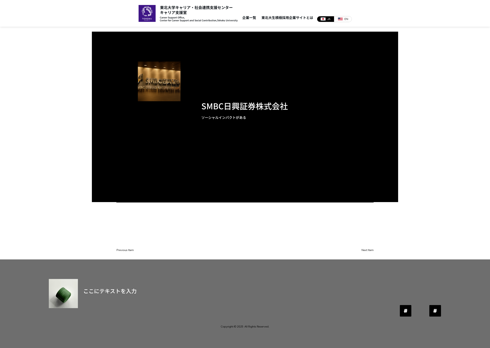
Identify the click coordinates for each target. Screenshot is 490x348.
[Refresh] (405, 311)
